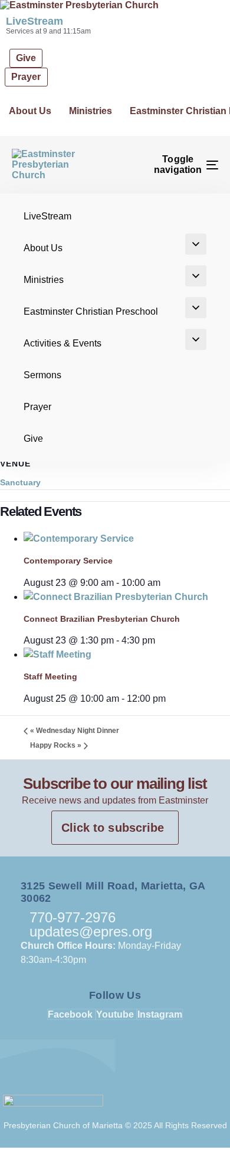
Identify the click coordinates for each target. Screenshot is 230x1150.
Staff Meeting (50, 676)
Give (33, 439)
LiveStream (34, 21)
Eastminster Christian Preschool (91, 311)
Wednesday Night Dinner (74, 730)
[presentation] (79, 539)
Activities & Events (62, 343)
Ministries (90, 111)
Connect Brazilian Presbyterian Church (102, 619)
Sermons (42, 375)
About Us (30, 111)
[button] (195, 244)
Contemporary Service (68, 560)
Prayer (37, 407)
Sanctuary (20, 482)
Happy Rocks (55, 745)
